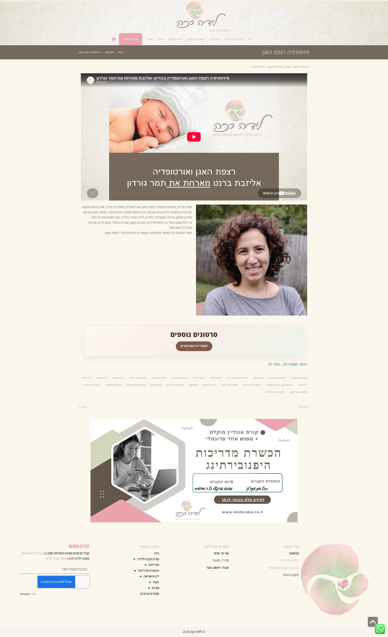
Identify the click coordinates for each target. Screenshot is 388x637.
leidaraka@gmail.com (284, 568)
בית (156, 553)
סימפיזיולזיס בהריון (252, 385)
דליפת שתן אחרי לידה (237, 378)
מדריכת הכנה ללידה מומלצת (279, 385)
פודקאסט (109, 52)
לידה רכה (86, 378)
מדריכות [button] (153, 565)
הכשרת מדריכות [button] (148, 571)
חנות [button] (156, 582)
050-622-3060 (289, 560)
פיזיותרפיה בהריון (175, 385)
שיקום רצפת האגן (298, 392)
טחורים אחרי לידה (137, 378)
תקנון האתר (291, 575)
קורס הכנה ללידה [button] (148, 559)
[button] (233, 39)
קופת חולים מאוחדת (136, 385)
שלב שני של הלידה (275, 392)
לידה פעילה (102, 378)
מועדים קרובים (219, 30)
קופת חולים (156, 385)
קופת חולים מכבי (113, 385)
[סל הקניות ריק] (114, 39)
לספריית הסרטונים (194, 346)
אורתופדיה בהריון (277, 378)
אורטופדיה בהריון (299, 378)
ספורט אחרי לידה (229, 385)
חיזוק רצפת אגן (159, 378)
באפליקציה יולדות (56, 558)
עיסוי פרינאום (209, 385)
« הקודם (303, 406)
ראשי (120, 52)
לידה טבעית (118, 378)
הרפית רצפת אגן (180, 378)
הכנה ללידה (198, 378)
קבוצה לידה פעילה (33, 553)
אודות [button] (155, 588)
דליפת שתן (258, 378)
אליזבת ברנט (258, 66)
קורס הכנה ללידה (92, 385)
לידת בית (302, 385)
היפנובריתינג (215, 378)
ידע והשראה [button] (151, 576)
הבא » (83, 406)
